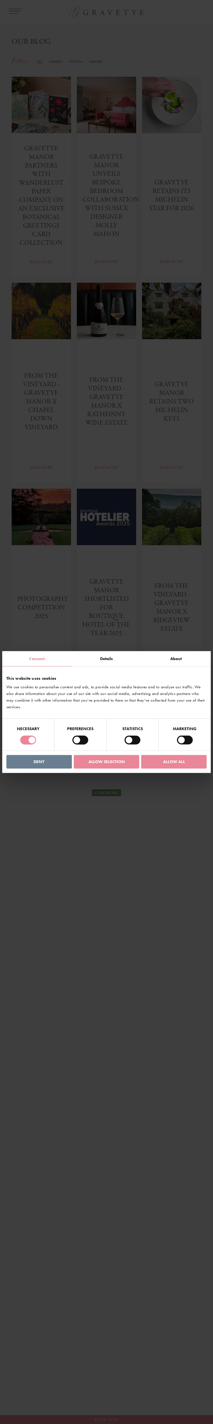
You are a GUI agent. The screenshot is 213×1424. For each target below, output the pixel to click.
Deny (39, 761)
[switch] (80, 739)
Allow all (174, 761)
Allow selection (106, 761)
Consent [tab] (37, 658)
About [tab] (176, 658)
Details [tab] (106, 658)
